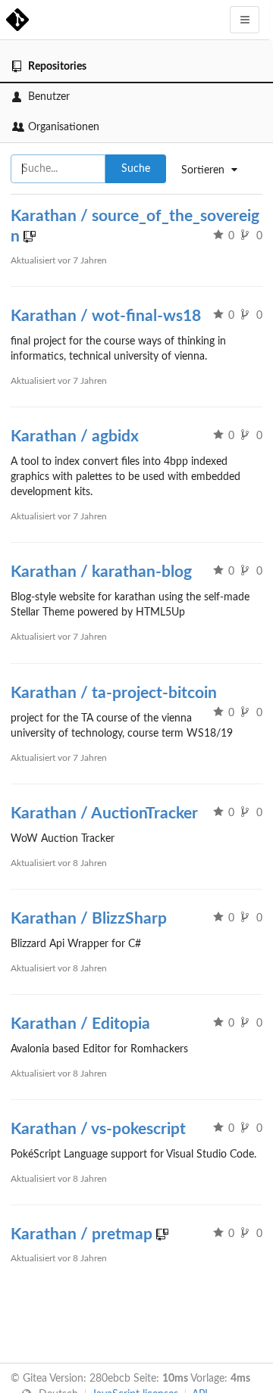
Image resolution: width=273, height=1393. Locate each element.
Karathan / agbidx (75, 436)
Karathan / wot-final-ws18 (106, 316)
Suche (135, 169)
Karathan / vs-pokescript (98, 1129)
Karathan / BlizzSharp (89, 919)
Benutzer (49, 97)
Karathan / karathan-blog (101, 572)
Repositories (57, 66)
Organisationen (63, 127)
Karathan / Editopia (80, 1024)
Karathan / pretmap (81, 1234)
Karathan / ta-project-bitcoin (114, 693)
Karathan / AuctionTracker (104, 813)
